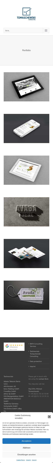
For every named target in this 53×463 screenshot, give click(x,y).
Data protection (36, 361)
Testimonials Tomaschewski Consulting (35, 353)
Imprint (28, 460)
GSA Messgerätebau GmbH (13, 396)
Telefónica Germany (11, 404)
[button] (49, 417)
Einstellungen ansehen (27, 454)
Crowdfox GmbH (10, 391)
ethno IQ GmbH (9, 394)
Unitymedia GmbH (10, 406)
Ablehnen (26, 448)
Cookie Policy (21, 460)
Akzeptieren (26, 441)
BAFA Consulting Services (36, 345)
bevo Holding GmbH (11, 389)
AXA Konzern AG (10, 386)
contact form (43, 379)
